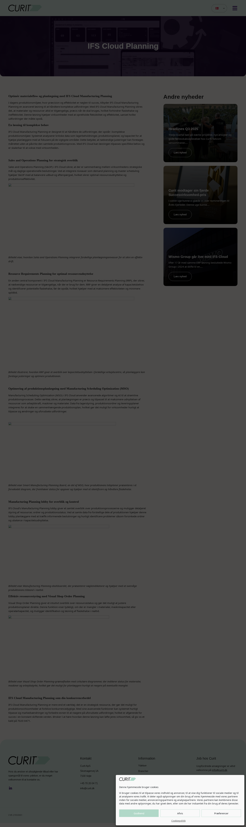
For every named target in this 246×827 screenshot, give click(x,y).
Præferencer (221, 813)
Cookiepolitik (178, 820)
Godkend (139, 813)
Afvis (180, 813)
